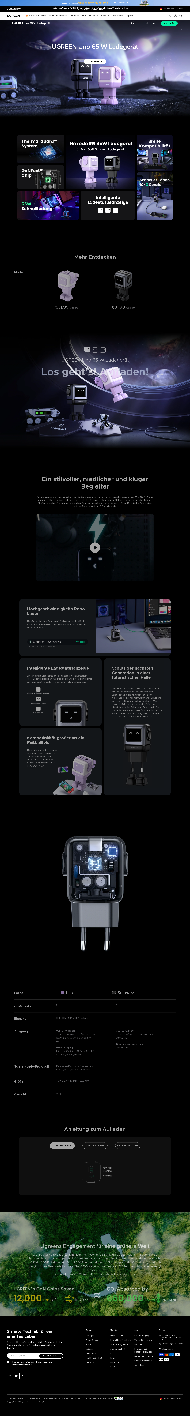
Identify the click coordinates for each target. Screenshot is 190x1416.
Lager (112, 1367)
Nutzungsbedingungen (35, 1362)
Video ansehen (95, 61)
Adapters (90, 1349)
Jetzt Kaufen (169, 23)
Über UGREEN (116, 1336)
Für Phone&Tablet (94, 1358)
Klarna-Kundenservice (143, 1361)
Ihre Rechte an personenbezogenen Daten (94, 1398)
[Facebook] (10, 1376)
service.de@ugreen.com (172, 1344)
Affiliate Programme (119, 1345)
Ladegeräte (91, 1336)
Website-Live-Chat (170, 1335)
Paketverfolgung (141, 1336)
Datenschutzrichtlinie (143, 1356)
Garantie (138, 1345)
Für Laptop (91, 1353)
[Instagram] (16, 1376)
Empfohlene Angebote (120, 1340)
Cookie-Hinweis (34, 1398)
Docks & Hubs (92, 1340)
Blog (112, 1353)
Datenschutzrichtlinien (20, 1365)
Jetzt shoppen (120, 3)
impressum (115, 1362)
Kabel (88, 1345)
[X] (23, 1376)
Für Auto (90, 1362)
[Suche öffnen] (170, 15)
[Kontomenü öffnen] (175, 15)
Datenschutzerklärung (16, 1398)
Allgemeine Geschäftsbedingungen (58, 1398)
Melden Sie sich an (51, 1356)
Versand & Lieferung (143, 1340)
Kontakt (113, 1358)
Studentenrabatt (117, 1349)
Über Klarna (139, 1365)
